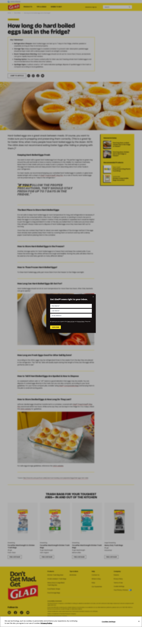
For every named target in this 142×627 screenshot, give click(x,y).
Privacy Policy (81, 321)
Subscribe (55, 327)
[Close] (139, 621)
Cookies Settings (108, 622)
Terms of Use (70, 321)
